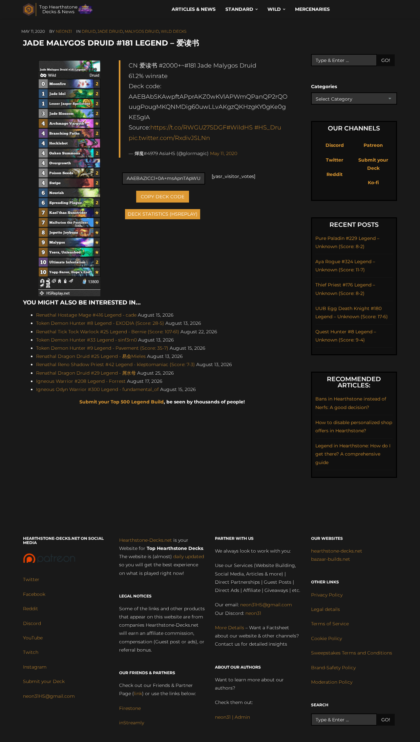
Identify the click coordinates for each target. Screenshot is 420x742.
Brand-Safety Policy (333, 668)
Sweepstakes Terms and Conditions (351, 653)
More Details (229, 628)
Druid (89, 31)
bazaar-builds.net (330, 559)
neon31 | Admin (232, 717)
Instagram (35, 667)
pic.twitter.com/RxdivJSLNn (169, 137)
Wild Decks (173, 31)
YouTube (33, 638)
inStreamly (131, 723)
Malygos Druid (142, 31)
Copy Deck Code (162, 197)
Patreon (373, 145)
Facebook (34, 594)
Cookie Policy (326, 638)
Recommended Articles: (354, 382)
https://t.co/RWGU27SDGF (188, 127)
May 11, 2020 (223, 153)
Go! (385, 60)
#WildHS (239, 127)
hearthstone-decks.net (336, 551)
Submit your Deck (44, 681)
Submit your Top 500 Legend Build (121, 402)
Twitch (30, 652)
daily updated (188, 556)
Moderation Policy (331, 682)
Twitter (334, 160)
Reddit (334, 174)
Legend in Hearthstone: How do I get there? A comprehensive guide (352, 454)
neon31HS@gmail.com (49, 696)
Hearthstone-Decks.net (145, 540)
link (138, 693)
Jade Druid (110, 31)
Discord (335, 145)
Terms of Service (330, 624)
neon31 (64, 31)
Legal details (325, 609)
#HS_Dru (267, 127)
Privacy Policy (327, 595)
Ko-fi (373, 183)
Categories (324, 86)
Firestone (130, 708)
